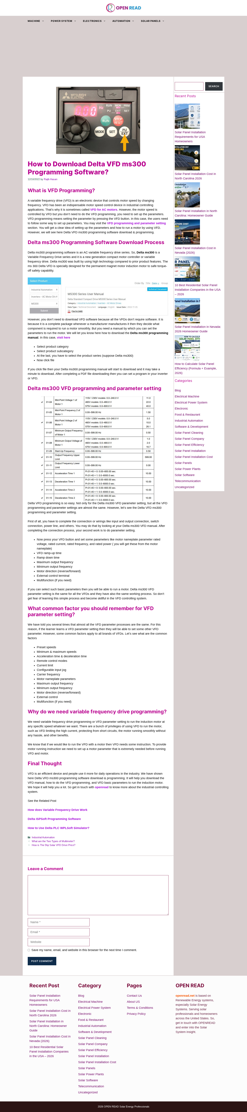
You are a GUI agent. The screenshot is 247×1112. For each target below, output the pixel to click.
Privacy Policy (136, 1013)
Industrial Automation (43, 837)
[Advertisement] (123, 51)
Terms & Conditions (140, 1007)
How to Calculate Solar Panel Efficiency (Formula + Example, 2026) (196, 368)
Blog (178, 390)
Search (179, 79)
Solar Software (185, 475)
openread (102, 787)
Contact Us (134, 995)
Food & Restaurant (187, 414)
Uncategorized (184, 487)
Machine (34, 20)
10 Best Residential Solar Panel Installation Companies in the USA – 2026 (197, 289)
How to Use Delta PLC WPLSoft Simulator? (58, 828)
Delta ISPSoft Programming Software (54, 819)
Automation (121, 20)
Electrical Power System (191, 402)
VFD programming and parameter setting (136, 223)
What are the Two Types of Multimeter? (53, 841)
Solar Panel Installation (190, 451)
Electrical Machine (187, 396)
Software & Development (191, 426)
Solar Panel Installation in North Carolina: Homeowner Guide (48, 1026)
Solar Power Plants (187, 469)
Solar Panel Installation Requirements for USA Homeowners (190, 137)
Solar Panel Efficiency (189, 444)
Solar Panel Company (189, 438)
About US (133, 1001)
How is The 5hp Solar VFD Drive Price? (53, 845)
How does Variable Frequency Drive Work (57, 810)
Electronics (92, 20)
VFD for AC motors (103, 209)
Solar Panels (150, 20)
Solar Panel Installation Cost (194, 457)
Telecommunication (188, 481)
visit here (63, 337)
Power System (61, 20)
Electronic (181, 408)
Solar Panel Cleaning (189, 432)
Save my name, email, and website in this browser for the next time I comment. (84, 950)
